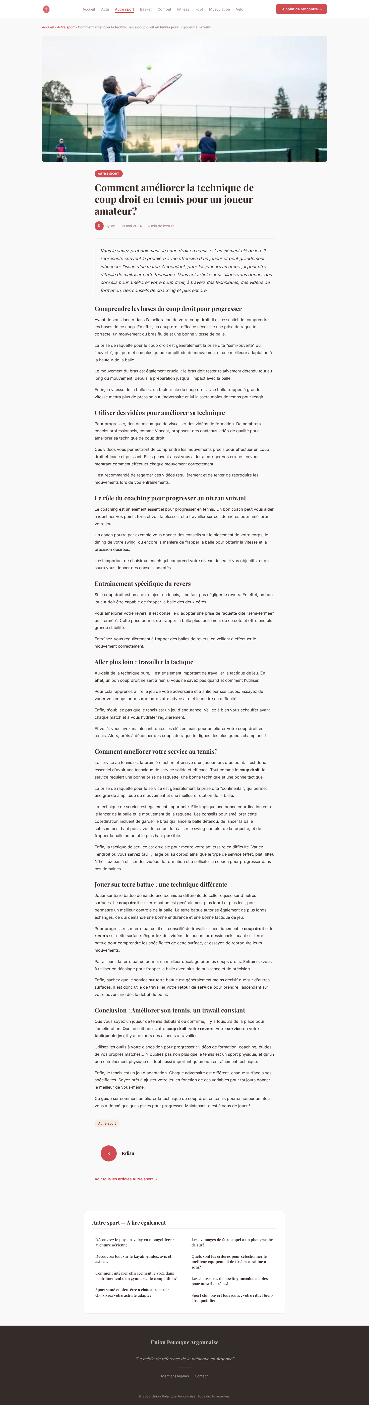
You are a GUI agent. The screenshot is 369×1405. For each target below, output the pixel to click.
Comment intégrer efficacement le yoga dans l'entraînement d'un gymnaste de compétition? (135, 1276)
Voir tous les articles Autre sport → (126, 1179)
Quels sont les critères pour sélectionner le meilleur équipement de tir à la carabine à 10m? (229, 1262)
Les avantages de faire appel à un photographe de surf (232, 1242)
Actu (105, 9)
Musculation (219, 9)
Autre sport (124, 9)
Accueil (89, 9)
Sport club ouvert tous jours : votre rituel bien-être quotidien (232, 1298)
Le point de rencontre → (301, 9)
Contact (201, 1376)
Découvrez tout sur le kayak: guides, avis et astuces (133, 1259)
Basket (146, 9)
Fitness (183, 9)
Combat (164, 9)
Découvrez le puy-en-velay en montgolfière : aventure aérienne (134, 1242)
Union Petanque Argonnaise (184, 1341)
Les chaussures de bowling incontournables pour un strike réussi (230, 1281)
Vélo (239, 9)
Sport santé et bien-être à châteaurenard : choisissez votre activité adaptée (132, 1292)
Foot (199, 9)
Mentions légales (175, 1376)
